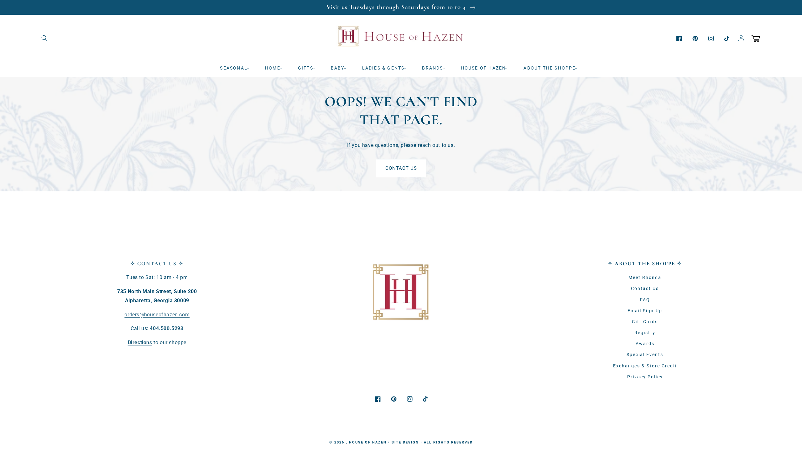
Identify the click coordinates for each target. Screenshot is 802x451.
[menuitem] (236, 68)
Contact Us (401, 168)
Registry (644, 332)
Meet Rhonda (644, 277)
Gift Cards (645, 321)
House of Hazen (368, 442)
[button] (44, 38)
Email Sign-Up (645, 310)
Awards (645, 343)
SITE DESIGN (405, 442)
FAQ (645, 299)
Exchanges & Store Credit (645, 365)
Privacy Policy (645, 376)
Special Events (645, 354)
